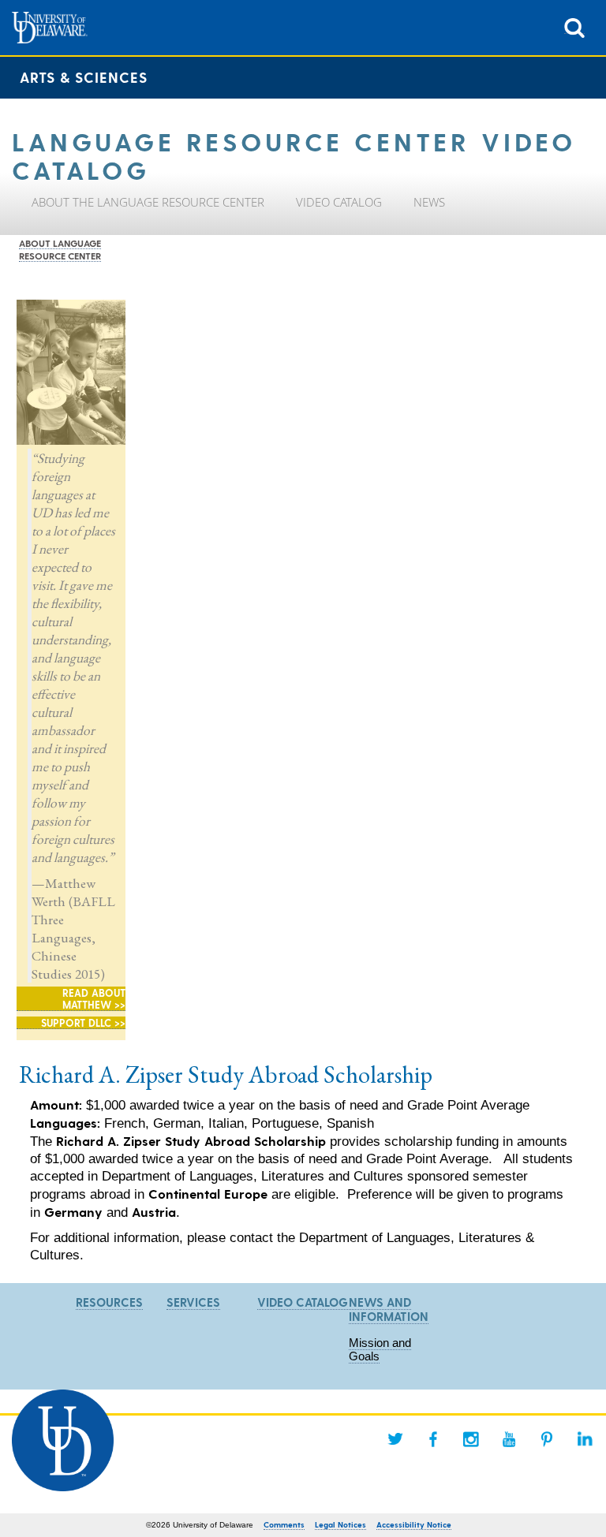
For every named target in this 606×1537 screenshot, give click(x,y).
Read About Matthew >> (93, 998)
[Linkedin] (584, 1439)
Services (193, 1302)
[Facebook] (433, 1439)
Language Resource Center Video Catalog (294, 154)
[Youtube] (509, 1439)
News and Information (388, 1309)
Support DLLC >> (83, 1022)
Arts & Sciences (84, 77)
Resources (109, 1302)
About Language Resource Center (60, 249)
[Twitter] (395, 1439)
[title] (574, 26)
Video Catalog (302, 1302)
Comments (284, 1524)
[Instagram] (471, 1439)
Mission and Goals (380, 1349)
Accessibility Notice (413, 1524)
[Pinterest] (546, 1439)
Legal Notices (340, 1524)
